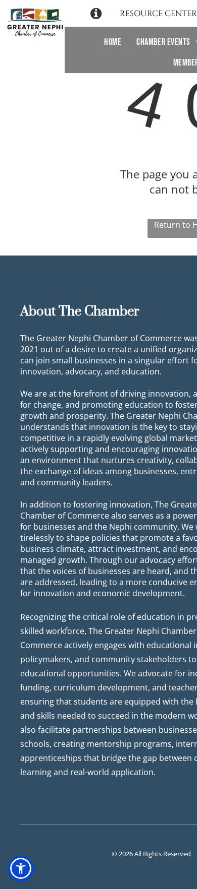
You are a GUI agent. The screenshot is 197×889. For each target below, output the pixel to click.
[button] (20, 868)
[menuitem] (112, 42)
